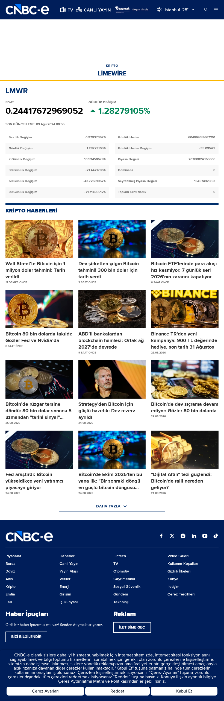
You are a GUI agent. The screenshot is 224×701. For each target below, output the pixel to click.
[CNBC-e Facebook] (161, 536)
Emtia (10, 594)
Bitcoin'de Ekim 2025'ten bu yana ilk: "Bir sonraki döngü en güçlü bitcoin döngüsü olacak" (110, 481)
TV (115, 563)
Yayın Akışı (69, 571)
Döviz (10, 571)
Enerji (64, 586)
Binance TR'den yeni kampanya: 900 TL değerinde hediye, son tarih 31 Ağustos (184, 340)
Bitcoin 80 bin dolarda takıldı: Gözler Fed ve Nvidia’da (38, 337)
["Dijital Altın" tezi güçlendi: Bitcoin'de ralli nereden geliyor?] (185, 450)
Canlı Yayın (69, 563)
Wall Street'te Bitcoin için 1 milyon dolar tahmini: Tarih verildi (35, 270)
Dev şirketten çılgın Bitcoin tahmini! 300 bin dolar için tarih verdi (108, 270)
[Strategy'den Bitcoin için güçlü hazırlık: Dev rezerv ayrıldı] (112, 379)
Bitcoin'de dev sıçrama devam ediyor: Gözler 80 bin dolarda (184, 407)
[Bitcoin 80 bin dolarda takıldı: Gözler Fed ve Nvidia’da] (39, 309)
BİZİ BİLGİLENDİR (26, 636)
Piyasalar (13, 556)
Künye (172, 579)
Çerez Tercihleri (180, 594)
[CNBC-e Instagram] (183, 536)
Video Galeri (177, 556)
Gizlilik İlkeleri (178, 571)
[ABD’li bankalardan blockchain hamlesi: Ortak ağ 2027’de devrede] (112, 309)
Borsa (10, 563)
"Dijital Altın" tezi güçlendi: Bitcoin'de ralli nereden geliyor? (181, 480)
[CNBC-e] (27, 9)
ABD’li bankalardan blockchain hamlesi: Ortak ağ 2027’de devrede (111, 340)
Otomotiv (121, 571)
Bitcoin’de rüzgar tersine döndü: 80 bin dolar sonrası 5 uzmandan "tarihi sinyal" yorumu (38, 410)
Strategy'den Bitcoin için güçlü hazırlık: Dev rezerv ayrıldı (106, 410)
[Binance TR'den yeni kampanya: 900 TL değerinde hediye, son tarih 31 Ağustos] (185, 309)
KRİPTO (112, 66)
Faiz (9, 602)
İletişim (173, 586)
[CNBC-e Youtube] (205, 536)
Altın (9, 579)
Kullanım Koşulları (182, 563)
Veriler (65, 579)
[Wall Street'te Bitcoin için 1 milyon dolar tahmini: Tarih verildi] (39, 239)
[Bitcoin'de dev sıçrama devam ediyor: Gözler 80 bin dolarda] (185, 379)
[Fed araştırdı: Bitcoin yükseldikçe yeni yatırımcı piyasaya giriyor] (39, 450)
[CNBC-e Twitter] (172, 536)
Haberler (67, 556)
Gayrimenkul (124, 579)
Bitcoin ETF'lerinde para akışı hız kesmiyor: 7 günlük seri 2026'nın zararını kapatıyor (184, 270)
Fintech (119, 556)
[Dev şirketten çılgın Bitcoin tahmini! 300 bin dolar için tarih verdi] (112, 239)
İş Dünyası (69, 602)
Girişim (65, 594)
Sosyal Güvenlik (126, 586)
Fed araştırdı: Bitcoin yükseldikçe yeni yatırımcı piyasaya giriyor (34, 480)
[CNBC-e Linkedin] (194, 536)
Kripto (10, 586)
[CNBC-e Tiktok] (216, 536)
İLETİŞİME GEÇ (132, 627)
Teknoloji (120, 602)
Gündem (120, 594)
